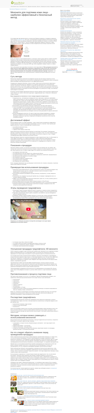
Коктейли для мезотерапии (66, 30)
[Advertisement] (35, 28)
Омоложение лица (15, 6)
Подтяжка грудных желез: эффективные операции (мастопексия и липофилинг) (71, 59)
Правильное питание (45, 6)
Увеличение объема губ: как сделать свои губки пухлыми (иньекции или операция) (70, 42)
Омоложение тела (23, 6)
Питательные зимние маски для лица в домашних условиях (29, 386)
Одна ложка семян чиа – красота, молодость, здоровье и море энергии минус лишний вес (36, 381)
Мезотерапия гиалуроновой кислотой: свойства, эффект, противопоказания (70, 19)
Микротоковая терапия (22, 389)
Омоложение (12, 9)
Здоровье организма (32, 6)
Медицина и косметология (56, 6)
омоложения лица (21, 39)
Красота (38, 6)
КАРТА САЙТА (14, 412)
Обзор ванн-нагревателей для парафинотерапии (34, 395)
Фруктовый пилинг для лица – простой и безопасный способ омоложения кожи (27, 375)
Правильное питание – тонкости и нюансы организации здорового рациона (33, 400)
